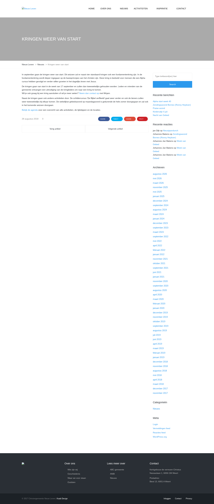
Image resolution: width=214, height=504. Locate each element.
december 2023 (160, 223)
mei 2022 (157, 241)
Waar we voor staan (77, 478)
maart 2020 (158, 299)
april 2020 (157, 294)
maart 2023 (158, 232)
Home (92, 8)
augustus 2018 (160, 370)
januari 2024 (158, 218)
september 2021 (160, 268)
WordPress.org (160, 437)
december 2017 (160, 388)
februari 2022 (159, 250)
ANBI (112, 474)
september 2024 (160, 205)
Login (155, 424)
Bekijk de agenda (30, 110)
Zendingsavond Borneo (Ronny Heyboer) (172, 105)
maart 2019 (158, 348)
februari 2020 (159, 303)
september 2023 (160, 227)
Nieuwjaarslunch (170, 130)
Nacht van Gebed (161, 115)
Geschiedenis (74, 474)
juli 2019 (157, 335)
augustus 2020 (160, 290)
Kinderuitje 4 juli (160, 111)
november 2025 (160, 187)
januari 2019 (158, 357)
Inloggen (167, 498)
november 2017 (160, 393)
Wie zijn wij (73, 469)
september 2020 (160, 285)
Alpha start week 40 (162, 101)
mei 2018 (157, 375)
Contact (181, 8)
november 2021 (160, 259)
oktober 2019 (159, 321)
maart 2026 (158, 183)
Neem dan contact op (89, 93)
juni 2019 (157, 339)
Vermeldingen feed (161, 428)
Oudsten (71, 482)
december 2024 (160, 201)
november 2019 (160, 317)
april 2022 (157, 245)
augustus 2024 (160, 209)
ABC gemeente (117, 469)
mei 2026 (157, 178)
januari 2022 (158, 254)
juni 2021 (157, 272)
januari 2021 (158, 276)
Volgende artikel (115, 129)
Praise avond (159, 108)
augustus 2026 (160, 174)
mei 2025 (157, 192)
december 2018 (160, 361)
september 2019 (160, 326)
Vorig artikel (55, 129)
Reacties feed (159, 432)
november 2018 (160, 366)
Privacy (189, 498)
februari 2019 (159, 353)
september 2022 (160, 236)
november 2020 (160, 281)
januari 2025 (158, 196)
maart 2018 (158, 384)
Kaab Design (62, 498)
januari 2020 (158, 308)
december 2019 (160, 312)
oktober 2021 (159, 263)
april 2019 (157, 344)
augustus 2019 (160, 330)
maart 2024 (158, 214)
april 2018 (157, 379)
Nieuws (124, 8)
